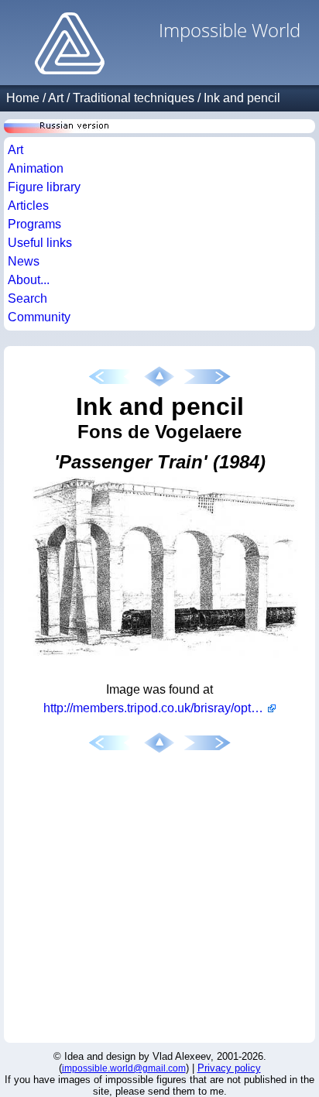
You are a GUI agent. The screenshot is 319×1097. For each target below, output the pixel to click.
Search (27, 298)
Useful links (40, 242)
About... (29, 279)
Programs (34, 224)
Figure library (44, 187)
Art (55, 98)
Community (39, 317)
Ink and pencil (242, 98)
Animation (35, 168)
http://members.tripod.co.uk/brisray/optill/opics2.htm (159, 708)
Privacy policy (229, 1068)
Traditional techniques (133, 98)
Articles (28, 205)
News (23, 261)
